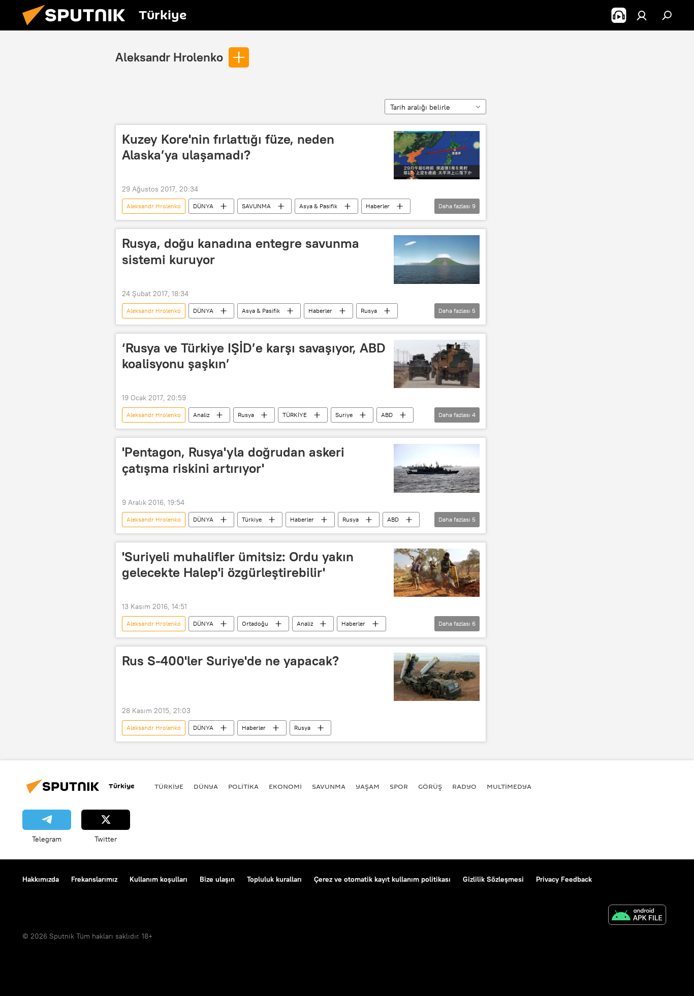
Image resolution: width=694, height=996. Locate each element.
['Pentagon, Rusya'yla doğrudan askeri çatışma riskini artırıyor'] (437, 468)
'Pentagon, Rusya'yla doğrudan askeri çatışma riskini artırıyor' (233, 460)
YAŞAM (368, 786)
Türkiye (252, 519)
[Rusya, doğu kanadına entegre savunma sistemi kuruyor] (437, 259)
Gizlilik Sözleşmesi (493, 879)
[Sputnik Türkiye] (78, 28)
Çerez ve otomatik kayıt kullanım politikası (382, 879)
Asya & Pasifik (318, 206)
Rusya (369, 310)
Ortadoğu (255, 623)
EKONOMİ (285, 786)
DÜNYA (203, 206)
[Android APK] (637, 916)
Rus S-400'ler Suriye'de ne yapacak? (230, 661)
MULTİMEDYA (509, 786)
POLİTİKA (243, 786)
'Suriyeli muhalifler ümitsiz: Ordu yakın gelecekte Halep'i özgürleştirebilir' (238, 565)
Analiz (201, 415)
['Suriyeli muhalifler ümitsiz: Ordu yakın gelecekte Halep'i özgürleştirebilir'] (437, 573)
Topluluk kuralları (274, 879)
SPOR (399, 786)
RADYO (464, 786)
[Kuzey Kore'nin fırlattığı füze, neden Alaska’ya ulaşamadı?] (437, 155)
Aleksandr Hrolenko (169, 57)
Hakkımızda (40, 879)
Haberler (378, 206)
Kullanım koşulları (158, 879)
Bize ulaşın (217, 879)
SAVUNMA (256, 206)
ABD (387, 415)
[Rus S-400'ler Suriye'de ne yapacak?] (437, 677)
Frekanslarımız (94, 879)
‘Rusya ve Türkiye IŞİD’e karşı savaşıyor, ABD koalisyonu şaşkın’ (254, 356)
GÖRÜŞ (430, 786)
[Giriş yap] (642, 15)
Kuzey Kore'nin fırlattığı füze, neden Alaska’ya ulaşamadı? (228, 147)
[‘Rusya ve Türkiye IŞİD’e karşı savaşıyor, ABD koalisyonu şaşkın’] (437, 364)
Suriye (344, 415)
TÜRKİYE (294, 415)
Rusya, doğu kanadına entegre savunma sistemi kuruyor (240, 251)
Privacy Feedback (564, 879)
